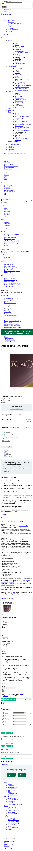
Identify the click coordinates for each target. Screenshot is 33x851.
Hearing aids (18, 133)
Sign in (13, 20)
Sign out (10, 31)
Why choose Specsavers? (22, 116)
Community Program (13, 821)
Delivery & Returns (13, 820)
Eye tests (10, 91)
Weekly (17, 71)
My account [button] (7, 20)
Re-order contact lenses (14, 23)
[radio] (16, 420)
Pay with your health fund (22, 87)
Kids (5, 179)
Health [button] (6, 806)
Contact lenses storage (10, 280)
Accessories (18, 140)
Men (5, 176)
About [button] (6, 817)
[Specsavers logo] (6, 14)
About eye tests (12, 798)
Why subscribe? (6, 441)
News (9, 826)
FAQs (16, 65)
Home (6, 337)
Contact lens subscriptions (15, 804)
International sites (9, 844)
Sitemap (6, 846)
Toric (5, 216)
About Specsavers (13, 824)
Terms (27, 333)
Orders (10, 26)
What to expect (19, 118)
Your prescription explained (12, 271)
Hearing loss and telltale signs (23, 124)
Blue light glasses (19, 46)
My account (11, 147)
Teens (5, 178)
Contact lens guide (20, 82)
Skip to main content (6, 1)
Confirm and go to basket (8, 688)
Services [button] (6, 796)
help (14, 592)
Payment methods (13, 29)
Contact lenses (12, 66)
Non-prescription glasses (21, 52)
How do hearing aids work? (22, 129)
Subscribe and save (9, 236)
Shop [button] (5, 782)
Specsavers (7, 225)
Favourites (11, 22)
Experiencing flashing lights (12, 283)
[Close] (2, 614)
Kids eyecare (18, 96)
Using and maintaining (21, 138)
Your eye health (19, 98)
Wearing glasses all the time (12, 284)
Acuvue (6, 222)
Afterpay (17, 62)
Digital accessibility (9, 841)
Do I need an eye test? (10, 268)
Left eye (4, 646)
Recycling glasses (20, 57)
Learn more (6, 471)
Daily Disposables (10, 340)
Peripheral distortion (9, 278)
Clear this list (4, 764)
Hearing (10, 112)
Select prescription (6, 447)
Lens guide (18, 59)
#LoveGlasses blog (20, 63)
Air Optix (7, 223)
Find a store (7, 9)
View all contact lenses (7, 350)
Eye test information (20, 99)
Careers (10, 829)
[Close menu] (1, 37)
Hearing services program (22, 127)
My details (11, 28)
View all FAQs (19, 102)
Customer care (12, 818)
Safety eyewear (19, 105)
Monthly (17, 73)
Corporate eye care (13, 801)
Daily (16, 76)
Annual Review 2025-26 (15, 827)
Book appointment (13, 141)
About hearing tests (13, 799)
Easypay (10, 25)
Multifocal (7, 214)
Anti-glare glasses (9, 281)
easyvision (7, 227)
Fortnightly (18, 74)
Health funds (11, 110)
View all (17, 77)
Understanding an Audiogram (23, 130)
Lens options (18, 56)
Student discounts (13, 793)
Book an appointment (21, 121)
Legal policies (8, 842)
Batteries (17, 135)
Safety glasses (19, 48)
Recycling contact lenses (21, 84)
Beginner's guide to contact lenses (13, 234)
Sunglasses (18, 49)
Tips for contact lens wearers (23, 85)
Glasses (10, 40)
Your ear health (12, 809)
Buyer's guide (18, 60)
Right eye (4, 644)
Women (6, 175)
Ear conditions (19, 126)
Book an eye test (19, 107)
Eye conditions (19, 101)
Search (3, 3)
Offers (9, 108)
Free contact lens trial (21, 88)
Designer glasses (19, 51)
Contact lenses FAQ (13, 823)
